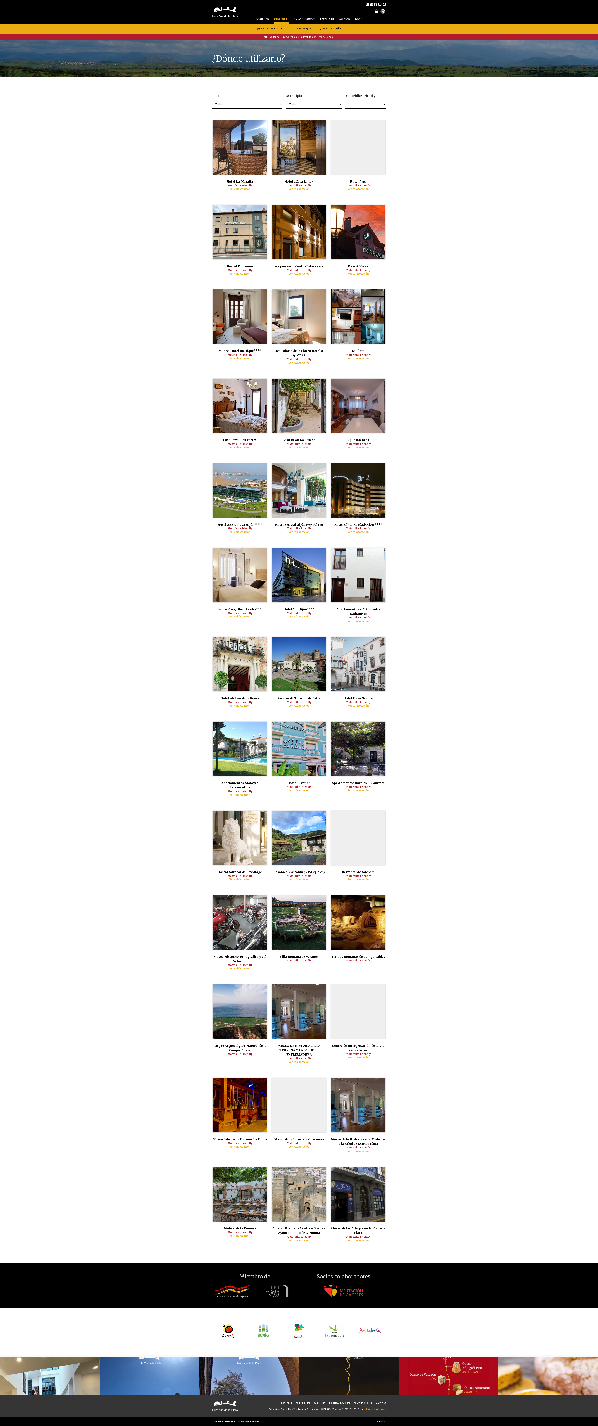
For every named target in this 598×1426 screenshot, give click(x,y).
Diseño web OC (380, 1422)
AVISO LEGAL (320, 1403)
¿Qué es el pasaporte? (269, 28)
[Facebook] (375, 4)
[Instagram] (371, 4)
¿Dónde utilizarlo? (330, 28)
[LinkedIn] (367, 4)
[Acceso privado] (376, 11)
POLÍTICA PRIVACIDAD (340, 1403)
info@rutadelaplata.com (375, 1409)
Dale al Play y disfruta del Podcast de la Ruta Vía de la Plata (303, 37)
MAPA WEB (381, 1403)
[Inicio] (225, 11)
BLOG (358, 19)
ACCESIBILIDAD (303, 1403)
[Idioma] (383, 12)
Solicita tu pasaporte (301, 28)
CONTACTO (287, 1403)
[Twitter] (384, 4)
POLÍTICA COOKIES (363, 1403)
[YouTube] (379, 4)
